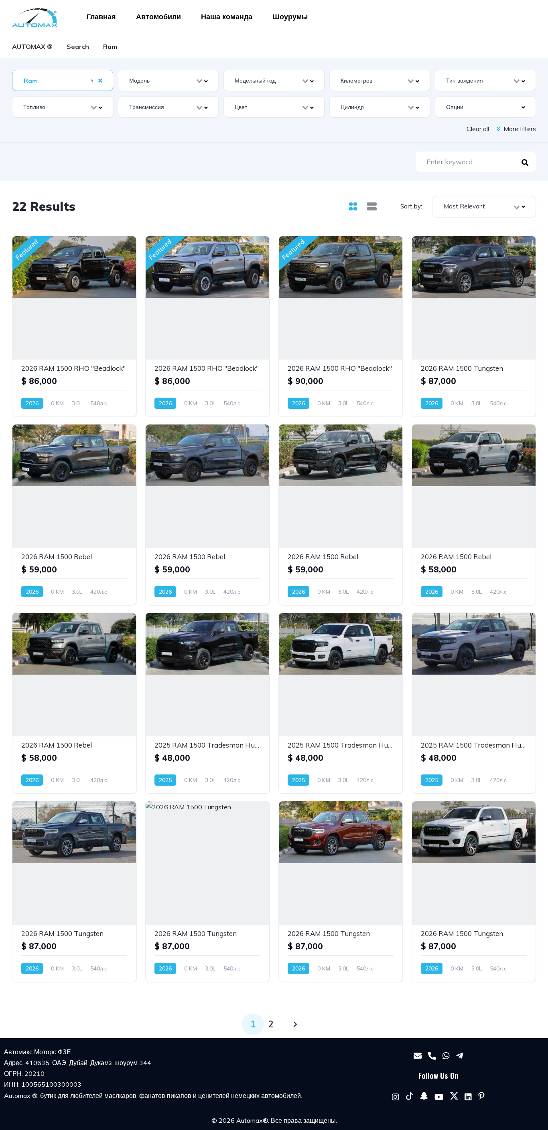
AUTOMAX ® (32, 46)
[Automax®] (34, 17)
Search (78, 46)
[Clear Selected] (100, 80)
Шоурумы (290, 16)
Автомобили (158, 16)
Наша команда (226, 16)
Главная (101, 16)
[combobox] (62, 80)
